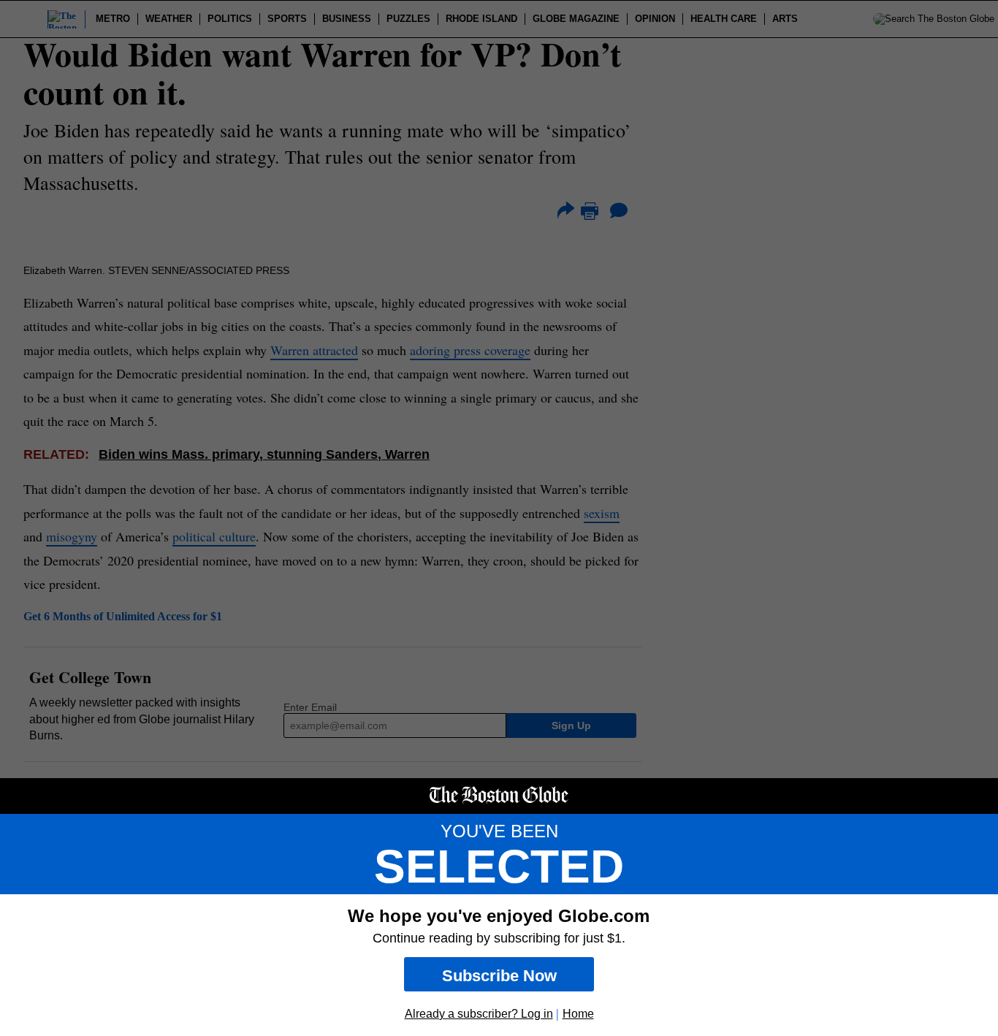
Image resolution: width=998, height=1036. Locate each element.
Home (578, 1014)
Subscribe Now (499, 976)
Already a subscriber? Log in (479, 1014)
